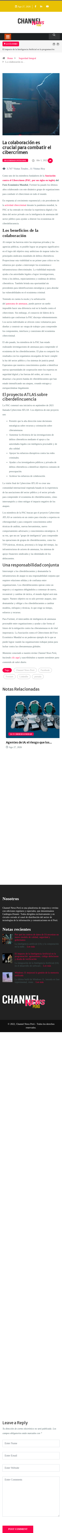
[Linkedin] (41, 6)
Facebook (45, 670)
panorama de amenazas (16, 303)
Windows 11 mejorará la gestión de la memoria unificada (28, 49)
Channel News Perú (25, 670)
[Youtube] (47, 6)
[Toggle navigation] (7, 36)
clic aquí (16, 657)
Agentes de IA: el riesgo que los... (25, 742)
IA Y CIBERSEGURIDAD (18, 734)
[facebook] (35, 6)
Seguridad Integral (27, 58)
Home (10, 58)
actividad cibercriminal (15, 205)
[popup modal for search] (54, 36)
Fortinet (9, 676)
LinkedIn (24, 676)
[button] (54, 44)
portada (37, 676)
